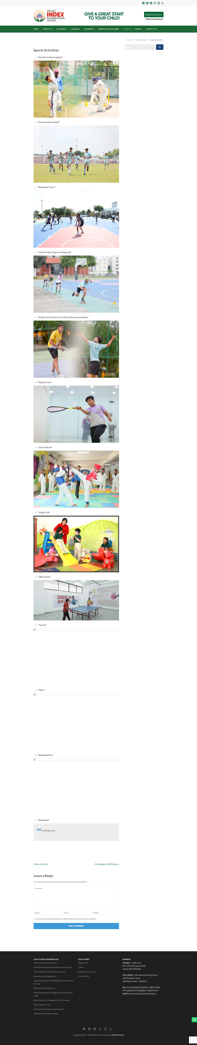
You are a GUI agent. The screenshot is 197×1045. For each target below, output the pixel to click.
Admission (88, 29)
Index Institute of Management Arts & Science (52, 1000)
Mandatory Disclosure (108, 29)
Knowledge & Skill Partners (107, 864)
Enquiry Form (83, 963)
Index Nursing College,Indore (45, 976)
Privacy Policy (83, 976)
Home (36, 29)
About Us (47, 29)
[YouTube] (159, 3)
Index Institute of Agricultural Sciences (49, 1009)
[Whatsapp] (162, 3)
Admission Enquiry (154, 14)
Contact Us (151, 29)
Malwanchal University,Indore (45, 963)
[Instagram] (155, 3)
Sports (127, 29)
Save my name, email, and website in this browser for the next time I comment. (66, 919)
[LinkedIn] (151, 3)
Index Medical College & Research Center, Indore (53, 967)
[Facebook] (143, 3)
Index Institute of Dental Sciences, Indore (49, 972)
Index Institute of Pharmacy (44, 988)
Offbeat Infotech (117, 1035)
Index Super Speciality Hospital (46, 1013)
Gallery (81, 967)
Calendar (75, 29)
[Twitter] (147, 3)
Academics (61, 29)
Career (138, 29)
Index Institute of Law (42, 1005)
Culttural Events (41, 864)
